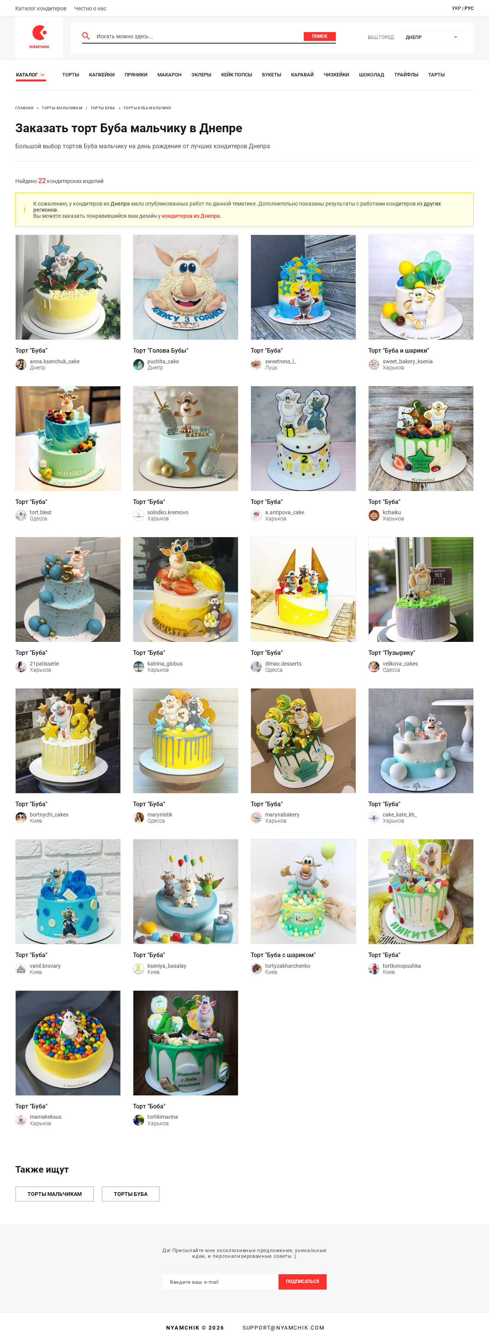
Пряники (136, 75)
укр (456, 8)
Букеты (271, 75)
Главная (24, 108)
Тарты (436, 75)
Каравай (302, 75)
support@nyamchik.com (283, 1328)
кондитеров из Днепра (191, 216)
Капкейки (102, 75)
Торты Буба (103, 108)
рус (469, 8)
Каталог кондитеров (40, 8)
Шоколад (371, 75)
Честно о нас (90, 8)
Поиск (319, 36)
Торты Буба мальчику (147, 108)
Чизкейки (336, 75)
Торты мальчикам (62, 108)
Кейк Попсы (236, 75)
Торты (70, 75)
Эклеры (201, 75)
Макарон (169, 75)
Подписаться (302, 1281)
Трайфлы (406, 75)
